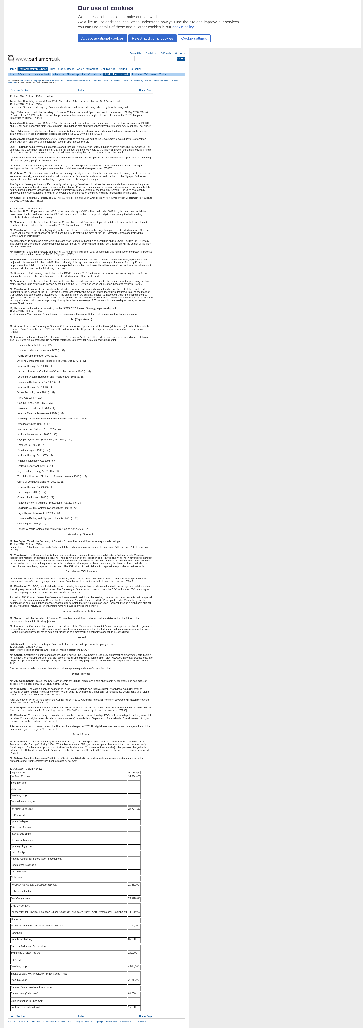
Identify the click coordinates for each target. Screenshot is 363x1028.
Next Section (17, 1016)
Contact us (180, 53)
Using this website (83, 1021)
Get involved (108, 68)
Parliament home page (30, 80)
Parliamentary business (33, 68)
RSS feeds (166, 53)
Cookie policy (125, 1021)
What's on (58, 74)
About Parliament (87, 68)
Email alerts (151, 53)
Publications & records (116, 74)
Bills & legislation (76, 74)
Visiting (122, 68)
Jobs (70, 1021)
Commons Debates (112, 80)
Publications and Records (78, 80)
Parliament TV (140, 74)
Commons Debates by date (135, 80)
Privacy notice (111, 1021)
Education (136, 68)
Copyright (99, 1021)
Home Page (145, 90)
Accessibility (135, 53)
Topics (163, 74)
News (153, 74)
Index (81, 90)
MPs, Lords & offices (62, 68)
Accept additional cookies (102, 38)
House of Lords (41, 74)
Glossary (23, 1021)
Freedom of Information (54, 1021)
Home (12, 68)
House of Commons (20, 74)
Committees (95, 74)
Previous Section (19, 90)
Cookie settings (194, 38)
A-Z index (12, 1021)
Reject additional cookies (152, 38)
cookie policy (183, 27)
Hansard (97, 80)
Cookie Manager (140, 1021)
